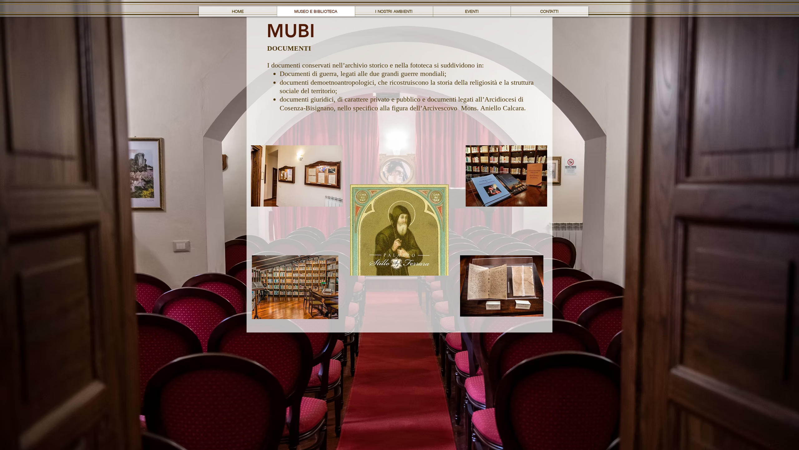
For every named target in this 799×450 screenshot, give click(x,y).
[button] (290, 30)
